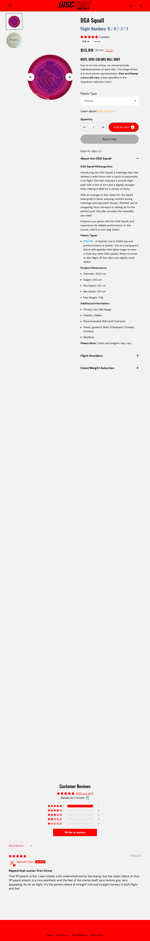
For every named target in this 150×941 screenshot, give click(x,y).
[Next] (69, 77)
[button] (89, 37)
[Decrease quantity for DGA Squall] (84, 127)
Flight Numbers (91, 356)
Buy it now (110, 139)
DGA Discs (62, 935)
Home (50, 935)
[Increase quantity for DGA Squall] (103, 127)
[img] (17, 856)
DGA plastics (106, 111)
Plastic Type (88, 94)
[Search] (131, 5)
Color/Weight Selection (97, 368)
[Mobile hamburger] (10, 6)
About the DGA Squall (95, 158)
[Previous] (30, 77)
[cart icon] (140, 5)
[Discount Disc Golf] (75, 5)
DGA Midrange (79, 935)
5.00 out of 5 (84, 793)
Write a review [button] (75, 832)
